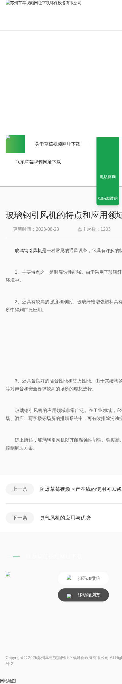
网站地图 (8, 681)
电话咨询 (108, 176)
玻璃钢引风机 (28, 250)
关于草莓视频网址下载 (57, 144)
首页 (15, 144)
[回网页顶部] (108, 156)
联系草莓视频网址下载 (38, 162)
